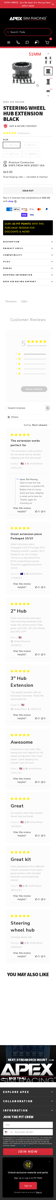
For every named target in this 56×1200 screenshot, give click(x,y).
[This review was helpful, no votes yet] (36, 511)
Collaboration (18, 1101)
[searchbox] (25, 408)
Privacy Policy (20, 1145)
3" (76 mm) (30, 145)
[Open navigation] (8, 42)
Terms (27, 1145)
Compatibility (12, 255)
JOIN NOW (28, 1152)
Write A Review (34, 389)
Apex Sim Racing (13, 102)
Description (11, 241)
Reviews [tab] (11, 301)
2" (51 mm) (11, 145)
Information (15, 1110)
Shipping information (17, 275)
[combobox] (28, 32)
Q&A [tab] (24, 301)
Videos (7, 268)
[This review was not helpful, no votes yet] (42, 511)
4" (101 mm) (12, 154)
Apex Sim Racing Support (19, 281)
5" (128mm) (31, 154)
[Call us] (18, 42)
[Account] (37, 42)
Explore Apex (16, 1092)
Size (6, 140)
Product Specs (13, 248)
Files (6, 261)
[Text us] (27, 42)
